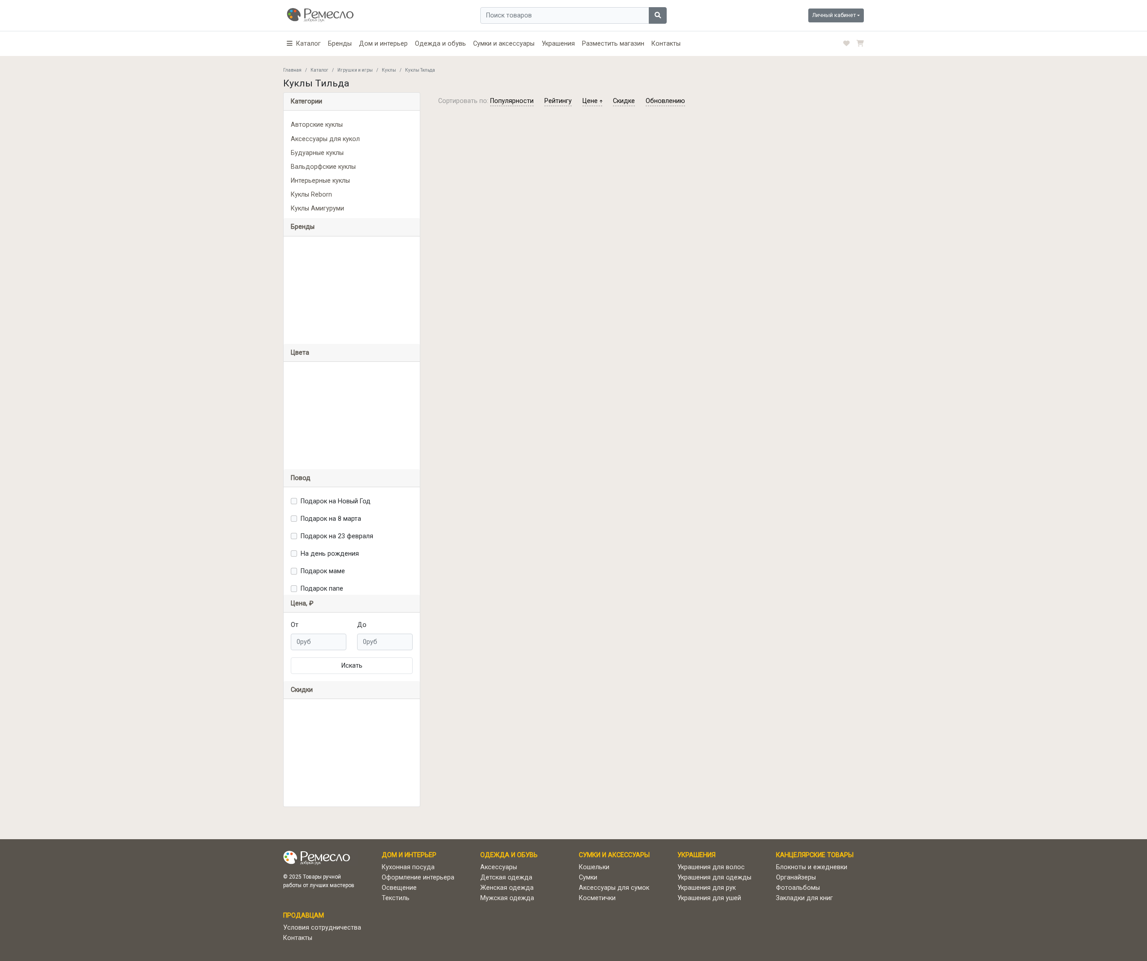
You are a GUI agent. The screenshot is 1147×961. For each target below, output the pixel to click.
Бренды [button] (303, 227)
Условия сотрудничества (322, 927)
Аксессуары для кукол (325, 139)
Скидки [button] (302, 690)
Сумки (588, 877)
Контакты (666, 43)
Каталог (319, 70)
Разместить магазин (613, 43)
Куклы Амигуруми (317, 208)
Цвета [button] (300, 352)
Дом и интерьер (383, 43)
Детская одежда (506, 877)
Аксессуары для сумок (614, 888)
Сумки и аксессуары (504, 43)
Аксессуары (498, 867)
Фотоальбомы (798, 888)
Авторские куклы (317, 125)
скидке (624, 101)
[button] (303, 43)
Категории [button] (306, 101)
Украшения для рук (706, 888)
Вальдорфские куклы (323, 167)
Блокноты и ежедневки (811, 867)
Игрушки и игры (355, 70)
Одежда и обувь (440, 43)
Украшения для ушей (709, 898)
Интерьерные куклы (320, 180)
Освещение (399, 888)
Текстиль (396, 898)
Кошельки (594, 867)
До (362, 625)
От (294, 625)
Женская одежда (507, 888)
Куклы (389, 70)
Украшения (558, 43)
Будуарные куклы (317, 153)
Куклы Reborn (311, 194)
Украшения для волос (711, 867)
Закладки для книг (804, 898)
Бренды (340, 43)
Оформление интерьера (418, 877)
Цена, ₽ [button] (302, 603)
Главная (292, 70)
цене (590, 101)
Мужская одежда (507, 898)
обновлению (665, 101)
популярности (512, 101)
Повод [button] (300, 478)
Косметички (597, 898)
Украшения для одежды (714, 877)
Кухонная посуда (408, 867)
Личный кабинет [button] (834, 15)
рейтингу (558, 101)
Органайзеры (796, 877)
